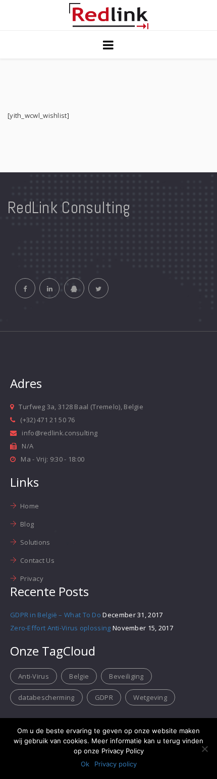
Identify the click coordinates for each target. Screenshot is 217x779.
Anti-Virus (33, 676)
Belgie (79, 676)
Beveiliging (126, 676)
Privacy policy (115, 764)
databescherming (46, 697)
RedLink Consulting (69, 207)
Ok (85, 764)
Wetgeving (150, 697)
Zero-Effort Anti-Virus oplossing (60, 627)
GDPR (104, 697)
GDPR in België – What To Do (55, 614)
